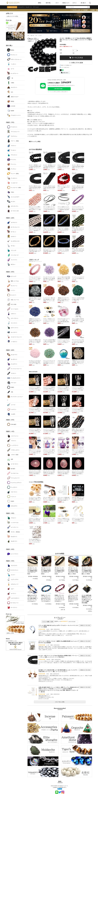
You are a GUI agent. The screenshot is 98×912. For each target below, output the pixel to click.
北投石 (12, 501)
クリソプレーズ (14, 255)
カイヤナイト (14, 222)
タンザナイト (14, 359)
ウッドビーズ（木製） (16, 187)
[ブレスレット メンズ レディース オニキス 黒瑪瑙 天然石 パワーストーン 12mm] (60, 561)
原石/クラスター (15, 96)
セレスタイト (14, 332)
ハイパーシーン (14, 436)
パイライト (13, 440)
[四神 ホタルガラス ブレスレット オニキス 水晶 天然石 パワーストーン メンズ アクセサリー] (32, 589)
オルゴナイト (14, 87)
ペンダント (13, 64)
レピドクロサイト (15, 598)
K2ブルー (13, 264)
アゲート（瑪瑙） (15, 141)
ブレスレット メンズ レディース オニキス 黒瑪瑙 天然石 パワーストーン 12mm (59, 570)
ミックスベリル (14, 522)
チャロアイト (14, 364)
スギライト (13, 313)
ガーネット (13, 231)
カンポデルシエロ (15, 241)
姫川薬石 (13, 468)
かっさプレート (14, 73)
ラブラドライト (14, 570)
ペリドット (13, 496)
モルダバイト (28, 7)
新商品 (39, 2)
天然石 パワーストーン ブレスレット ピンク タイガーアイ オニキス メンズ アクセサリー (59, 598)
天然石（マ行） (10, 513)
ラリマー (13, 574)
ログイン (75, 2)
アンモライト (14, 178)
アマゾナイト (14, 155)
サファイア (13, 276)
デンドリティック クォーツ (15, 398)
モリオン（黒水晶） (16, 531)
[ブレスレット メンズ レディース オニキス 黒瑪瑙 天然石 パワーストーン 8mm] (32, 561)
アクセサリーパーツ (16, 115)
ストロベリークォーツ (16, 337)
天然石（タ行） (10, 350)
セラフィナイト (14, 327)
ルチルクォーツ (14, 584)
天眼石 (12, 387)
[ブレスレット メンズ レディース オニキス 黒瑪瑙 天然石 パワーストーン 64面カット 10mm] (87, 561)
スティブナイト (14, 318)
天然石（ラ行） (10, 561)
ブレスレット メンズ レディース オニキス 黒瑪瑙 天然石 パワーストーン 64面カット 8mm (73, 570)
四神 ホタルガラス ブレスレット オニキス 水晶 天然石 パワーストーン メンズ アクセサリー (32, 598)
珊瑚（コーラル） (15, 281)
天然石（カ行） (10, 218)
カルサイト (13, 236)
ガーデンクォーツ (15, 227)
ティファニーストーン (16, 368)
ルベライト (13, 593)
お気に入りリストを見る (12, 16)
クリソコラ (13, 250)
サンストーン (14, 285)
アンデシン (13, 169)
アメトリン (13, 164)
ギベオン (13, 245)
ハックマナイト (14, 445)
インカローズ (14, 182)
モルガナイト (14, 536)
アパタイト (13, 150)
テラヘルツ (36, 7)
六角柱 (12, 82)
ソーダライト (14, 341)
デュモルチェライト (16, 378)
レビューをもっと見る (59, 701)
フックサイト (14, 487)
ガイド (57, 2)
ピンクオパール (14, 473)
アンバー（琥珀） (15, 173)
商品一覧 (32, 35)
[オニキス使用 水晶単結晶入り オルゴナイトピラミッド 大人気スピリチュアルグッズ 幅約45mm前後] (87, 589)
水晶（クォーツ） (15, 299)
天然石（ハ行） (10, 431)
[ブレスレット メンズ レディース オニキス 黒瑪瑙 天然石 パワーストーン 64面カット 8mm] (73, 561)
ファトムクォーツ (15, 478)
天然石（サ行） (10, 272)
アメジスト (13, 159)
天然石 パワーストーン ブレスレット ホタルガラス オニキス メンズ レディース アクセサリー (46, 598)
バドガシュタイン (15, 450)
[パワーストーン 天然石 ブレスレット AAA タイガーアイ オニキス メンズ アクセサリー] (73, 589)
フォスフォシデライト (16, 482)
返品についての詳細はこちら (66, 65)
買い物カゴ (83, 2)
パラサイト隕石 (14, 454)
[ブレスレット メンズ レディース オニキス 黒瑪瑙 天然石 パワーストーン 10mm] (46, 561)
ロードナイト (14, 607)
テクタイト (13, 373)
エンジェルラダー (15, 196)
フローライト (14, 492)
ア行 (36, 35)
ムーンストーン (14, 527)
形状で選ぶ (48, 2)
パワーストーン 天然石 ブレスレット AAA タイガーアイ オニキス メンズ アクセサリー (73, 598)
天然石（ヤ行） (10, 549)
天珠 (12, 392)
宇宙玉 (12, 192)
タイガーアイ (14, 354)
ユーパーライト (14, 553)
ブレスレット (14, 54)
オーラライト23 (14, 210)
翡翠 (12, 459)
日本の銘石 (13, 424)
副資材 (12, 110)
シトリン (13, 290)
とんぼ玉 (13, 414)
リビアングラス (14, 579)
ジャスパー (13, 295)
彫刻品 (12, 101)
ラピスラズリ (14, 565)
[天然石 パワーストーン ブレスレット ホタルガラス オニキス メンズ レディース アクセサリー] (46, 589)
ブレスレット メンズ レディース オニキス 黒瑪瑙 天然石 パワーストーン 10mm (46, 570)
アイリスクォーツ (15, 131)
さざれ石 (13, 106)
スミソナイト (14, 323)
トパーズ (13, 404)
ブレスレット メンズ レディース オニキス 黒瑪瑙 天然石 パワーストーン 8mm (32, 570)
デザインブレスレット (16, 59)
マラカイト (13, 517)
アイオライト (14, 127)
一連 (12, 78)
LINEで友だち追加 (59, 88)
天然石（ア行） (10, 122)
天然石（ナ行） (10, 420)
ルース (12, 68)
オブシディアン (14, 206)
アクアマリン (14, 136)
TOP (28, 35)
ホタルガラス (21, 7)
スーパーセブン (14, 309)
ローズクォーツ (14, 602)
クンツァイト (14, 259)
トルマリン (13, 409)
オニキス (40, 35)
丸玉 (12, 92)
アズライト (13, 145)
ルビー (12, 588)
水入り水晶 (13, 304)
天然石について (65, 2)
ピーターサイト (14, 464)
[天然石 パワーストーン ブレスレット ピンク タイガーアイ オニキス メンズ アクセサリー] (60, 589)
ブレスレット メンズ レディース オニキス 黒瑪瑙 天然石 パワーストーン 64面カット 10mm (86, 570)
